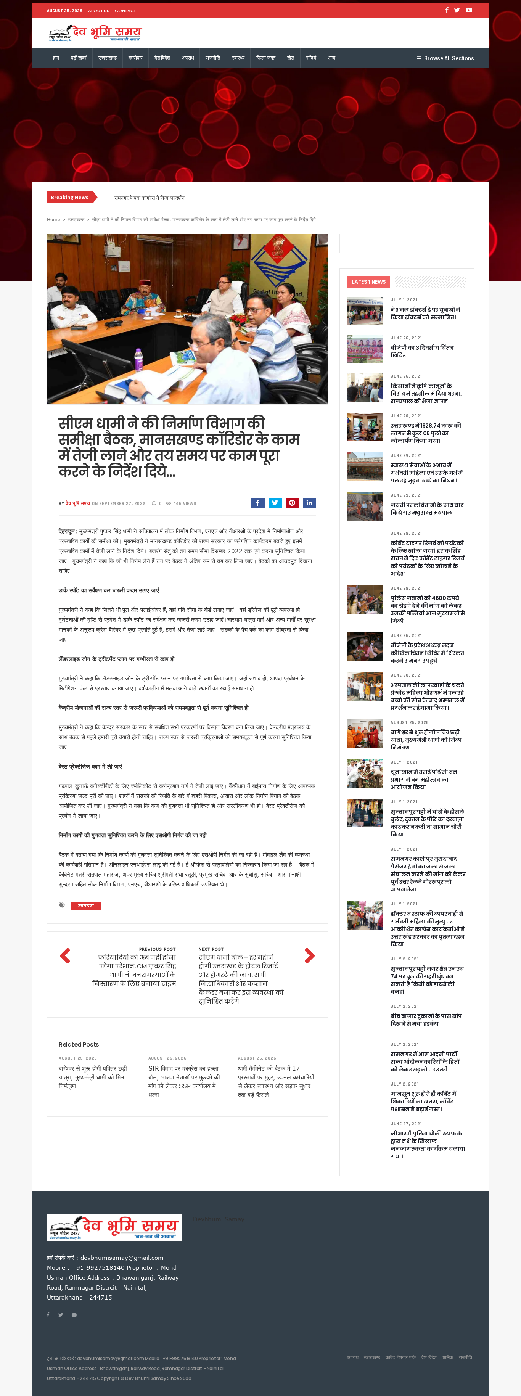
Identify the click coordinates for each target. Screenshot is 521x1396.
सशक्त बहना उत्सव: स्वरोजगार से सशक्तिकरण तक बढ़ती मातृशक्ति (176, 198)
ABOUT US (98, 11)
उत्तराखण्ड (107, 58)
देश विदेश (162, 58)
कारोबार (135, 58)
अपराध (188, 58)
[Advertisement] (260, 124)
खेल (290, 58)
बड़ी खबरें (79, 58)
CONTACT (125, 11)
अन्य (332, 58)
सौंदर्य (311, 58)
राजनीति (213, 58)
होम (56, 58)
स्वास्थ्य (238, 58)
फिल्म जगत (265, 58)
